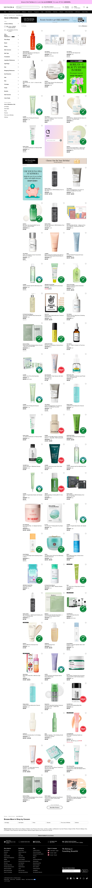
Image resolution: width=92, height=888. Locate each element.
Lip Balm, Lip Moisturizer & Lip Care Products (58, 828)
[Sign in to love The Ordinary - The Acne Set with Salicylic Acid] (64, 31)
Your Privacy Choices (30, 879)
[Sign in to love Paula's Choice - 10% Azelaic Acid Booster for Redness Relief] (42, 414)
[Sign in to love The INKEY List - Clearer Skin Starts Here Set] (86, 593)
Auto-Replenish (21, 863)
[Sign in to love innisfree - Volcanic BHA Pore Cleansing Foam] (42, 623)
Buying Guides (35, 861)
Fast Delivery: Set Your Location (13, 30)
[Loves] (84, 7)
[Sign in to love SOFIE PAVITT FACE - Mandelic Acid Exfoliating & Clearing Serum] (64, 323)
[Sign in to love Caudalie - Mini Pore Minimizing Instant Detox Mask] (64, 444)
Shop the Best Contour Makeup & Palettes (21, 828)
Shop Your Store (22, 870)
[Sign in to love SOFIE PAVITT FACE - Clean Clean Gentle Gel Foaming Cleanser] (86, 414)
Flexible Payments (36, 868)
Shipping (34, 855)
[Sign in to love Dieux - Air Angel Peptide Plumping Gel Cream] (86, 233)
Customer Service (36, 850)
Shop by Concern (11, 15)
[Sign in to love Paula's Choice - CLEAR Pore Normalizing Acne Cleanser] (42, 683)
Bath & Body (48, 11)
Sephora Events (7, 861)
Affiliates (5, 859)
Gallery (20, 853)
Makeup (24, 11)
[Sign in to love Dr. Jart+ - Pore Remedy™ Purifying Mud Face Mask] (64, 504)
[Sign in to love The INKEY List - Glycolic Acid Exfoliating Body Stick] (86, 683)
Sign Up (85, 871)
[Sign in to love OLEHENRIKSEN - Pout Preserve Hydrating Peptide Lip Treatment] (86, 713)
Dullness (6, 117)
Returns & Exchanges (37, 852)
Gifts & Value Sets (69, 11)
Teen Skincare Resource (37, 872)
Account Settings (22, 859)
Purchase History (22, 857)
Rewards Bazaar (22, 866)
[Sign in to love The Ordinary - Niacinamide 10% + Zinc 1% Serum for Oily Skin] (42, 60)
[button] (11, 37)
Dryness (6, 113)
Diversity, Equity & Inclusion (9, 866)
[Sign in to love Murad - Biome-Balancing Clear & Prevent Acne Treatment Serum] (86, 533)
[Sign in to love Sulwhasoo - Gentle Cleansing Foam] (64, 623)
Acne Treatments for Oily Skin (46, 830)
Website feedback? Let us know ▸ (46, 835)
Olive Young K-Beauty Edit (14, 11)
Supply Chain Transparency (9, 857)
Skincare (30, 11)
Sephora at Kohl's (36, 864)
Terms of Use (12, 879)
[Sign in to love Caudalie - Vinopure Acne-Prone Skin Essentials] (42, 354)
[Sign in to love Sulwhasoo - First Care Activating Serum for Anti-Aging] (42, 713)
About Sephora (6, 850)
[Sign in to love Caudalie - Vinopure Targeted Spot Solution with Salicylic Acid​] (86, 504)
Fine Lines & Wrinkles (9, 115)
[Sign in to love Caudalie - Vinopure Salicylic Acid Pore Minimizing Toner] (86, 444)
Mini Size (55, 11)
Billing (34, 857)
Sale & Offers (85, 11)
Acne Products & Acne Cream (37, 828)
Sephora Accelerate (7, 868)
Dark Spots (6, 108)
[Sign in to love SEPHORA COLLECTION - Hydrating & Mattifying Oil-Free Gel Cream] (64, 264)
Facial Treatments (14, 830)
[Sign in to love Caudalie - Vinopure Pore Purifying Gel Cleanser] (42, 384)
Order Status (21, 855)
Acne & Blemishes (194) (9, 104)
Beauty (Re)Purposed (8, 870)
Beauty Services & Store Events (24, 861)
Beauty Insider (21, 850)
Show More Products (54, 807)
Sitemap (23, 879)
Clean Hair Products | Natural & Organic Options (28, 830)
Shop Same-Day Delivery (23, 872)
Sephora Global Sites (8, 864)
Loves (20, 868)
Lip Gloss (46, 828)
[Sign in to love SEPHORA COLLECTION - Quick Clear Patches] (42, 564)
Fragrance (36, 11)
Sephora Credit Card (22, 852)
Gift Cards (77, 11)
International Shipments (37, 859)
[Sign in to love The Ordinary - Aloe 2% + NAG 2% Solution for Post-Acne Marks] (86, 323)
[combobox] (28, 7)
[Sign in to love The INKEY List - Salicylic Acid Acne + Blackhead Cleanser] (42, 444)
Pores (5, 110)
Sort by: (83, 26)
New (5, 11)
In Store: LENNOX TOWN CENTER (12, 27)
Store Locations (36, 866)
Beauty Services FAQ (37, 863)
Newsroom (6, 852)
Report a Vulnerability (8, 872)
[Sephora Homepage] (9, 7)
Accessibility (35, 870)
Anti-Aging (6, 106)
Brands (61, 11)
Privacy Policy (6, 879)
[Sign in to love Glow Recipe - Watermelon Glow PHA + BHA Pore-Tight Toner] (42, 653)
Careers (5, 853)
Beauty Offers (21, 864)
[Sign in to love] (86, 31)
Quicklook (32, 49)
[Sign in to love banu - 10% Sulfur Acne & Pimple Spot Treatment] (86, 564)
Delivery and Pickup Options (38, 853)
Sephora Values (7, 855)
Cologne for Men (71, 828)
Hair (42, 11)
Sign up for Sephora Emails (68, 868)
